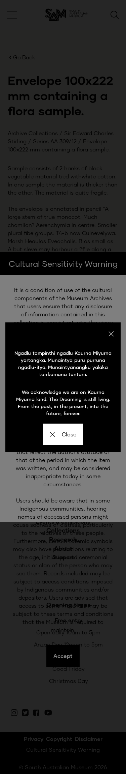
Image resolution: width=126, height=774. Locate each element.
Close (69, 434)
